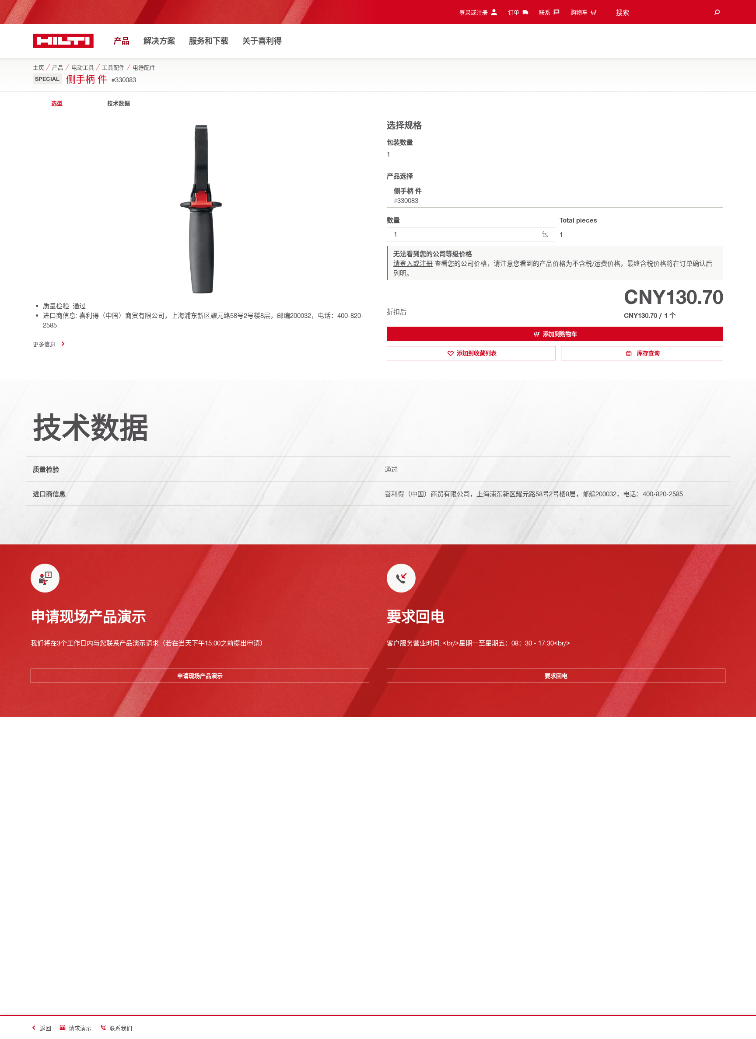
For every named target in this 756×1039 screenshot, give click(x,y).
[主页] (63, 41)
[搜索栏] (717, 12)
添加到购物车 (560, 333)
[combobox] (666, 12)
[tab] (57, 103)
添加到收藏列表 (477, 352)
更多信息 (44, 344)
